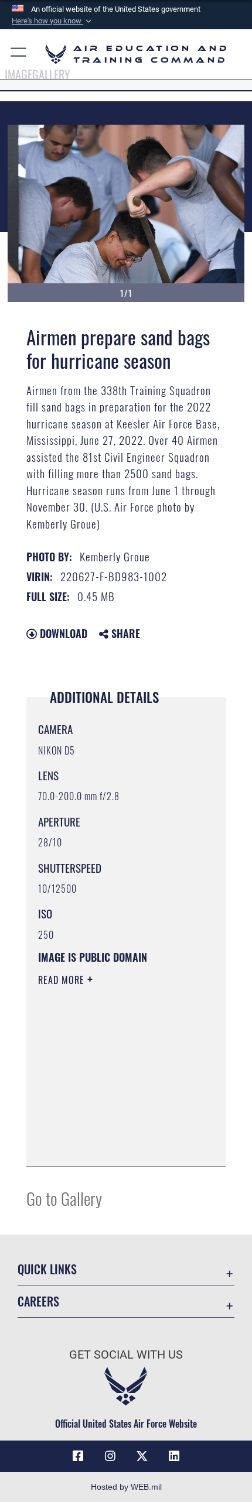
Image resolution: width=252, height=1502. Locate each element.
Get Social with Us (126, 1355)
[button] (53, 21)
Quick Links (47, 1269)
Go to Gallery (64, 1197)
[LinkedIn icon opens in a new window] (174, 1456)
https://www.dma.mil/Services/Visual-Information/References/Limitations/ (109, 1128)
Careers (38, 1301)
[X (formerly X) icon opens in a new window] (142, 1456)
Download (62, 633)
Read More (62, 980)
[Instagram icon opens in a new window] (110, 1456)
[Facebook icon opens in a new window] (78, 1456)
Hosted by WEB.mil (126, 1486)
